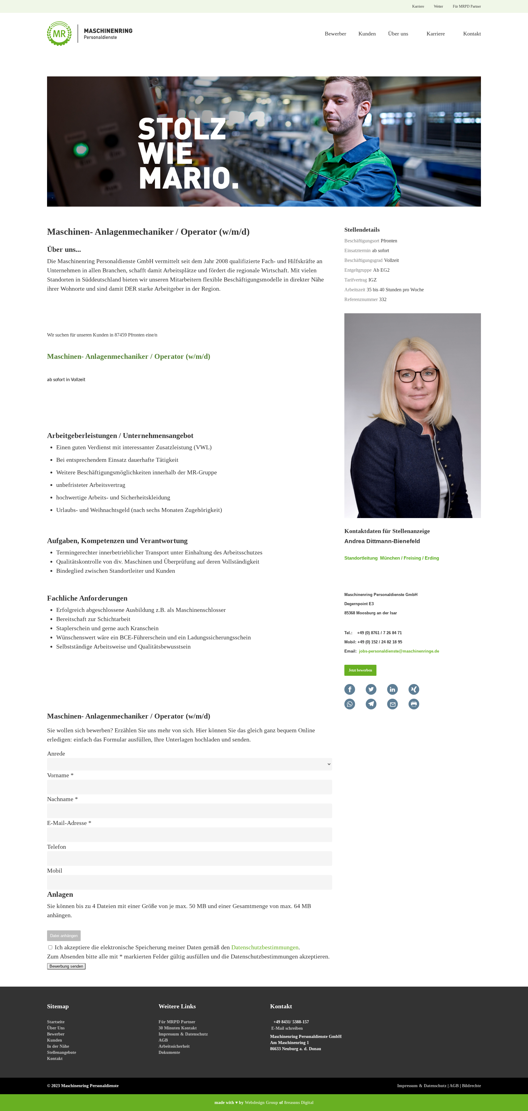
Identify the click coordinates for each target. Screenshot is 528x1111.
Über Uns (55, 1028)
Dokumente (169, 1052)
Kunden (54, 1040)
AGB (163, 1040)
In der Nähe (58, 1046)
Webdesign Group (261, 1102)
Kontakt (55, 1058)
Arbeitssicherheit (174, 1046)
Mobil (54, 870)
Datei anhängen (64, 935)
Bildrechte (471, 1085)
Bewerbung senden (66, 966)
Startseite (55, 1022)
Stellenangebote (61, 1052)
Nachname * (62, 799)
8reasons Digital (299, 1102)
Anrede (56, 753)
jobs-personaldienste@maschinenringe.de (399, 651)
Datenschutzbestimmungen (265, 947)
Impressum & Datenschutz (183, 1034)
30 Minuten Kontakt (178, 1028)
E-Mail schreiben (287, 1028)
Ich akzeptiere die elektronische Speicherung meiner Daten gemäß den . (176, 947)
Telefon (56, 846)
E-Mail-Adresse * (69, 822)
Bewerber (55, 1034)
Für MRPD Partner (177, 1022)
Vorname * (60, 775)
